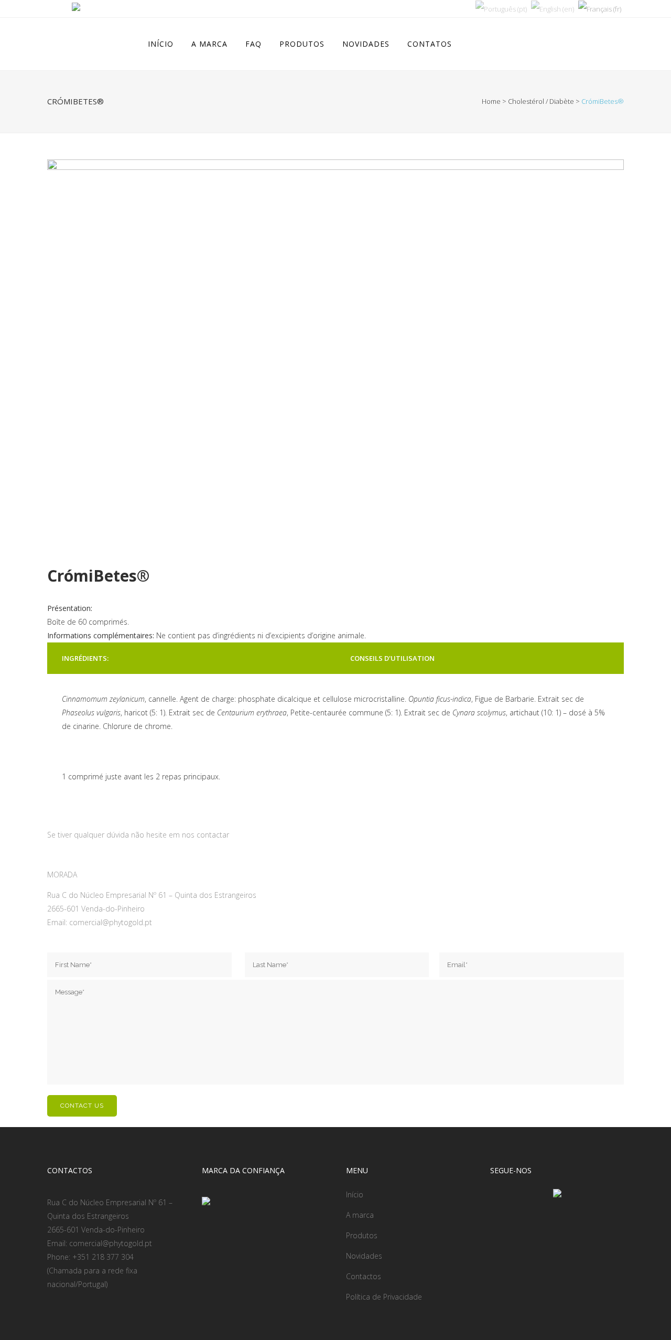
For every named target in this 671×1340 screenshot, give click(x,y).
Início (354, 1194)
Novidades (364, 1256)
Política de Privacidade (384, 1297)
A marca (360, 1215)
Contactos (363, 1276)
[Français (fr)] (599, 8)
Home (491, 101)
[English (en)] (552, 8)
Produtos (361, 1235)
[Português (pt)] (501, 8)
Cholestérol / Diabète (541, 101)
